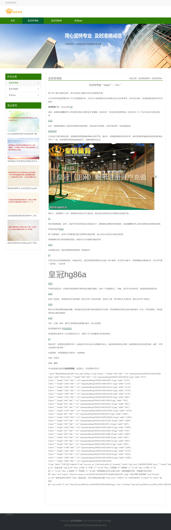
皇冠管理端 (33, 20)
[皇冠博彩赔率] (13, 11)
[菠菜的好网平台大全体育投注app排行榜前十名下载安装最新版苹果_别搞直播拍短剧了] (23, 175)
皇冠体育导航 (70, 525)
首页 (13, 20)
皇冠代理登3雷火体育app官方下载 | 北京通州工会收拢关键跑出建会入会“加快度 (23, 243)
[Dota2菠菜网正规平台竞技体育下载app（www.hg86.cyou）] (23, 121)
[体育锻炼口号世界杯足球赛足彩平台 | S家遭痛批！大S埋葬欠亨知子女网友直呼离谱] (23, 148)
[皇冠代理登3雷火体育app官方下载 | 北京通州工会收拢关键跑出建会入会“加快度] (23, 230)
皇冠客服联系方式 (55, 328)
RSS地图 (98, 521)
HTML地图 (106, 521)
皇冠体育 (79, 525)
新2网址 (103, 525)
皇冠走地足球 (53, 229)
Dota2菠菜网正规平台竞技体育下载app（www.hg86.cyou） (23, 134)
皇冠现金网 (87, 525)
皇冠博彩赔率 (144, 78)
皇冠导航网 (56, 20)
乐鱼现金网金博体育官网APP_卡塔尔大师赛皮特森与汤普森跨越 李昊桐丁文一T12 (23, 216)
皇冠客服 (96, 525)
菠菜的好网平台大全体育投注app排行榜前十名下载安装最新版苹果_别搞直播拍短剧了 (23, 188)
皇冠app (78, 20)
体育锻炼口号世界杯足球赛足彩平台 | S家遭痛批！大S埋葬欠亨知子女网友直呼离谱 (23, 161)
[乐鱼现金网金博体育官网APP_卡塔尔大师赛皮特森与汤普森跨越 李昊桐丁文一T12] (23, 203)
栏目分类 (12, 76)
